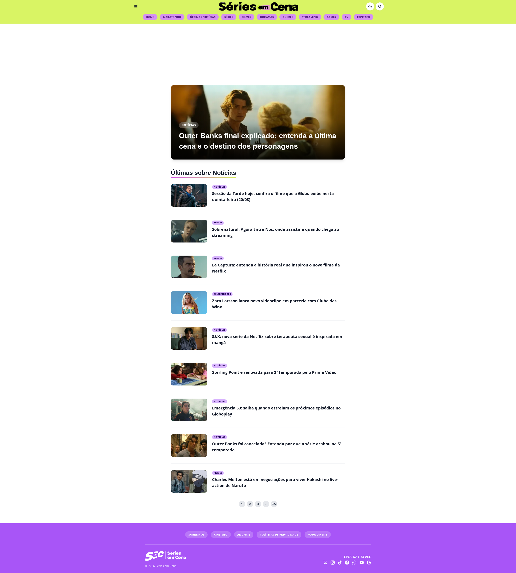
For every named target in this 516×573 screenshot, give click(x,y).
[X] (325, 563)
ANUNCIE (243, 534)
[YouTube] (362, 563)
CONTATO (221, 534)
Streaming (310, 17)
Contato (363, 17)
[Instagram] (333, 563)
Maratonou (172, 17)
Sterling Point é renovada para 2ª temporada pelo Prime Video (274, 372)
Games (331, 17)
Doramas (267, 17)
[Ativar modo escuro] (370, 6)
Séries (228, 17)
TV (346, 17)
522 (274, 504)
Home (150, 17)
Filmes (246, 17)
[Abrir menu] (135, 6)
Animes (288, 17)
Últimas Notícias (202, 17)
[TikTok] (340, 563)
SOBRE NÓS (196, 534)
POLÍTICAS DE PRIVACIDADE (279, 534)
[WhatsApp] (354, 563)
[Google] (369, 563)
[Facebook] (347, 563)
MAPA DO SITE (318, 534)
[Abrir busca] (380, 6)
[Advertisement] (258, 52)
